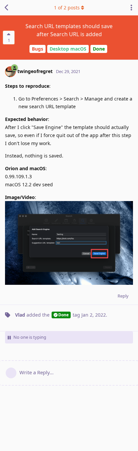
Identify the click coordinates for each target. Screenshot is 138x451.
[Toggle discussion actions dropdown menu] (131, 7)
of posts (67, 7)
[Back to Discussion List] (6, 7)
